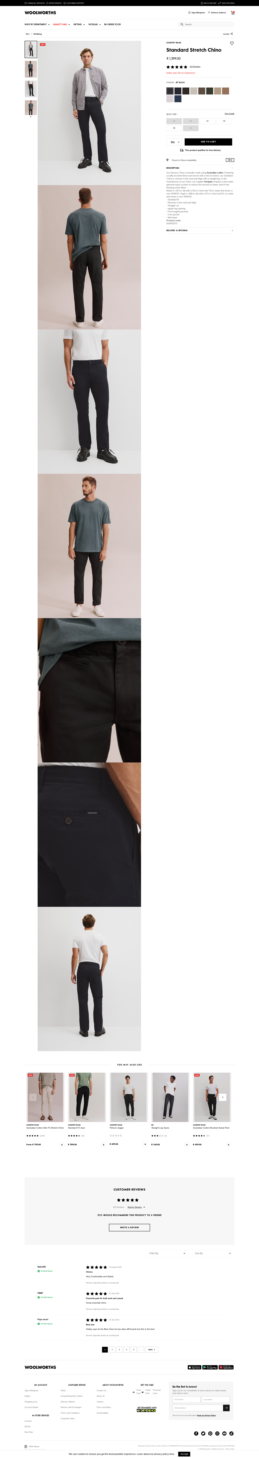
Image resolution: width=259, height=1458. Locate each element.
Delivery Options (68, 1402)
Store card (138, 1391)
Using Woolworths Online (71, 1396)
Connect (28, 1421)
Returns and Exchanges (71, 1407)
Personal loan (157, 1391)
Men (28, 34)
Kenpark (208, 181)
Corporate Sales (68, 1418)
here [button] (171, 1454)
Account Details (31, 1407)
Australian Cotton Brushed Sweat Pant (211, 1128)
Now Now (29, 1432)
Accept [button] (184, 1454)
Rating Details (135, 1207)
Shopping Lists (31, 1402)
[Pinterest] (211, 1433)
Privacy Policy (230, 1449)
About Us (101, 1396)
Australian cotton (215, 172)
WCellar (93, 24)
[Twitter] (204, 1433)
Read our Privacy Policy (206, 1415)
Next (222, 1097)
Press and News (104, 1407)
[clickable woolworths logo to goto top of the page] (40, 1367)
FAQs (63, 1390)
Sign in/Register (31, 1390)
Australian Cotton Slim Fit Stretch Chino (45, 1128)
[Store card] (134, 1392)
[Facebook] (197, 1433)
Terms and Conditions (70, 1413)
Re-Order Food (112, 24)
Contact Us (101, 1390)
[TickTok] (232, 1433)
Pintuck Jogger (117, 1128)
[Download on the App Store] (195, 1367)
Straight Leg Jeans (160, 1128)
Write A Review (129, 1227)
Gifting (77, 24)
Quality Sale (60, 24)
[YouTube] (225, 1433)
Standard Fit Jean (76, 1128)
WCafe (27, 1426)
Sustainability (102, 1413)
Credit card (147, 1391)
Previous (32, 1097)
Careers (100, 1402)
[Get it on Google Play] (210, 1367)
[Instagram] (218, 1433)
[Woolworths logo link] (40, 12)
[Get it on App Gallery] (226, 1367)
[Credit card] (142, 1392)
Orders (27, 1396)
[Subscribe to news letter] (226, 1408)
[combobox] (208, 24)
